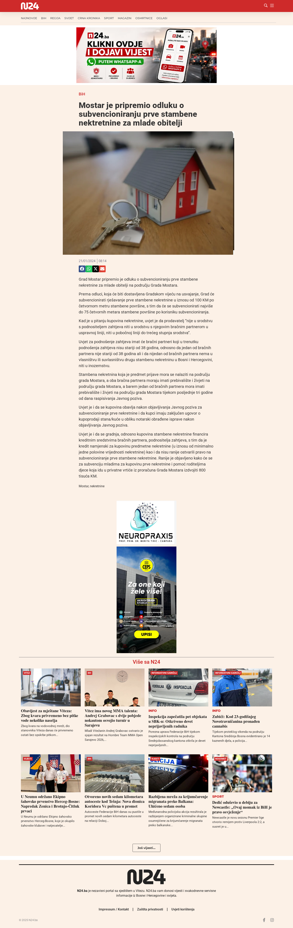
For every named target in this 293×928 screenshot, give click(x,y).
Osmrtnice (143, 18)
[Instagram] (272, 920)
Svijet (69, 18)
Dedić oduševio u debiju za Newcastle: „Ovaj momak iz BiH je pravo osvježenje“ (242, 807)
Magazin (124, 18)
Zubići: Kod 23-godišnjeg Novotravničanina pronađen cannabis (236, 721)
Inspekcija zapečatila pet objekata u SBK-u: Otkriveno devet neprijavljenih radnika (177, 721)
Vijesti (28, 759)
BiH (43, 18)
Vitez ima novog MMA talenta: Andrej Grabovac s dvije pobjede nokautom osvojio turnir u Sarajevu (113, 718)
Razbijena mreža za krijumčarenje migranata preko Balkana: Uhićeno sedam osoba (178, 801)
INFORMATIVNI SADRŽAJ (164, 673)
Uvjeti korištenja (183, 909)
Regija (55, 18)
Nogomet (220, 759)
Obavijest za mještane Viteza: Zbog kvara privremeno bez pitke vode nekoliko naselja (49, 715)
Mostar (83, 486)
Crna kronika (89, 18)
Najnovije (29, 18)
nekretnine (97, 486)
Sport (109, 18)
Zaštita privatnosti (150, 909)
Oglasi (161, 18)
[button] (82, 268)
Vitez (27, 673)
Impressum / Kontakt (114, 909)
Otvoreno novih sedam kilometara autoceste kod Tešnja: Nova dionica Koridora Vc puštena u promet (115, 801)
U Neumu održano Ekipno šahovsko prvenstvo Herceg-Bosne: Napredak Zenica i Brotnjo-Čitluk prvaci (50, 804)
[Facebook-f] (264, 920)
